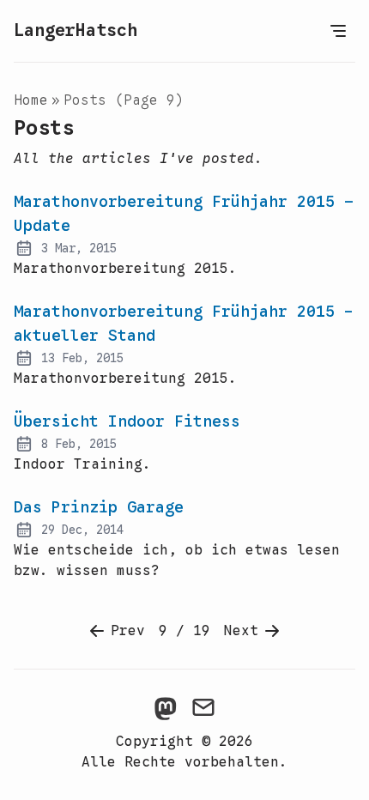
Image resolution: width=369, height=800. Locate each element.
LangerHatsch (75, 30)
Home (31, 100)
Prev (128, 630)
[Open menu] (338, 31)
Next (241, 630)
